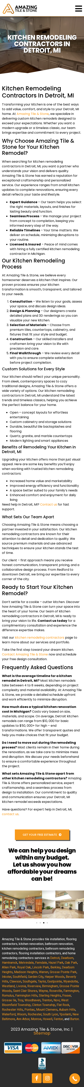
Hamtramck (9, 962)
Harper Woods (54, 977)
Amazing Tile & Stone (33, 114)
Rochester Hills (12, 1009)
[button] (4, 902)
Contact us (48, 504)
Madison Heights (26, 972)
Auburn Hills (67, 1009)
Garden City (35, 977)
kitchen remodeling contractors (39, 637)
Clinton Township (43, 1005)
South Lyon (50, 1014)
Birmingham (50, 986)
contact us (10, 814)
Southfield (20, 977)
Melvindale (26, 962)
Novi (57, 1000)
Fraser (66, 995)
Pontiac (29, 1009)
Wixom (21, 1014)
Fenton (58, 1019)
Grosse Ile (9, 1000)
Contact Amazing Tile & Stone (25, 654)
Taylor (42, 981)
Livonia (21, 986)
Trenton (47, 1000)
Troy (20, 1000)
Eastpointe (54, 981)
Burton (74, 1019)
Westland (8, 986)
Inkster (6, 977)
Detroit (55, 958)
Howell (47, 1019)
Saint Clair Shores (25, 991)
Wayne (43, 991)
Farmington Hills (26, 995)
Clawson (15, 981)
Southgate (30, 981)
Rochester (35, 1014)
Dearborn (67, 958)
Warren (43, 972)
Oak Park (71, 962)
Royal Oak (24, 967)
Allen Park (9, 967)
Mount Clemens (47, 1009)
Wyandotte (70, 981)
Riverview (34, 986)
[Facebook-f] (37, 1078)
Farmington (71, 991)
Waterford (9, 1014)
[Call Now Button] (74, 1078)
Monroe (36, 1019)
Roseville (55, 991)
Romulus (8, 995)
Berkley (55, 967)
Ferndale (41, 962)
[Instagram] (47, 1078)
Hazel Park (55, 962)
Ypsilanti (65, 1014)
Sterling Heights (50, 995)
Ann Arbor (22, 1019)
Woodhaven (33, 1000)
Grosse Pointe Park (63, 972)
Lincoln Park (40, 967)
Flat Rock (63, 1005)
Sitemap (42, 1033)
